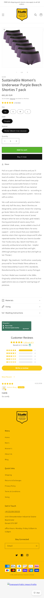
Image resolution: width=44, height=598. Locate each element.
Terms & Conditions (12, 491)
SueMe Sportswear (18, 574)
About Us (8, 454)
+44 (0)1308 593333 (12, 511)
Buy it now (22, 157)
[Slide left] (16, 72)
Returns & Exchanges (13, 480)
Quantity (5, 136)
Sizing (7, 497)
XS (5, 111)
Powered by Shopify (29, 574)
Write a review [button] (22, 368)
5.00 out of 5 (28, 342)
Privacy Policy (10, 486)
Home (7, 437)
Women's (8, 448)
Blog (6, 459)
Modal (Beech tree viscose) (15, 131)
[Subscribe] (36, 546)
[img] (7, 384)
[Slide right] (27, 72)
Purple (7, 121)
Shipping (12, 98)
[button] (3, 14)
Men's (7, 443)
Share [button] (7, 164)
